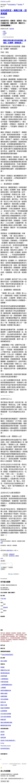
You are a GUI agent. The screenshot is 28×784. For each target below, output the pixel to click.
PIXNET (6, 763)
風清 (2, 542)
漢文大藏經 (4, 661)
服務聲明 (14, 765)
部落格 (5, 33)
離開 (8, 781)
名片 (4, 34)
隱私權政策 (24, 763)
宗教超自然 (11, 554)
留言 (11, 550)
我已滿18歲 (3, 781)
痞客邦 (8, 550)
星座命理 (12, 28)
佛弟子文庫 (4, 705)
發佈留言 (3, 569)
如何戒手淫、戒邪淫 (14, 555)
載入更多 (3, 560)
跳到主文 (3, 17)
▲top (2, 558)
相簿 (4, 31)
